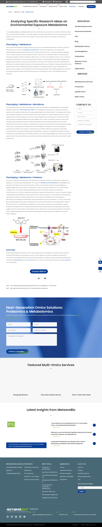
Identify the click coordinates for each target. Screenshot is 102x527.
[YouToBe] (45, 278)
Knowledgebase (81, 51)
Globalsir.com (92, 525)
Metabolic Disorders (66, 470)
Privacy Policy (85, 525)
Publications (58, 2)
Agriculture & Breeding (66, 476)
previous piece (14, 32)
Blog (22, 12)
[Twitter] (33, 278)
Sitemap (75, 525)
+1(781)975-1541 (33, 2)
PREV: (31, 285)
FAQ (76, 36)
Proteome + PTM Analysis (31, 476)
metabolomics (17, 260)
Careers (80, 470)
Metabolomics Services (84, 82)
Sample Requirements (83, 26)
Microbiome (63, 479)
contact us (67, 260)
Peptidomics (27, 470)
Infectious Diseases (65, 473)
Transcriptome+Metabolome (49, 476)
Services (82, 73)
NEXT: (27, 288)
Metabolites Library (82, 46)
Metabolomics (29, 12)
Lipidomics (9, 470)
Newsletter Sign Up (83, 473)
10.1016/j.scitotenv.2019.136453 (49, 183)
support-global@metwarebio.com (17, 2)
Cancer (62, 467)
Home (10, 12)
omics (30, 260)
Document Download (83, 31)
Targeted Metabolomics (13, 473)
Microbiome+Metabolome (49, 472)
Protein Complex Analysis (31, 479)
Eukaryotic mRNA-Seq (48, 491)
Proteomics (79, 87)
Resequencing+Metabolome (50, 481)
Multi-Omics (79, 97)
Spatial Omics (80, 92)
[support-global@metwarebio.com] (100, 262)
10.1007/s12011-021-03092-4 (28, 110)
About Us (80, 467)
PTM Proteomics (29, 473)
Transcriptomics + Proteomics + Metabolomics (47, 486)
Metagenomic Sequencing (49, 498)
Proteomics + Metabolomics (46, 468)
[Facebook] (7, 516)
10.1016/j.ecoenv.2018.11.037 (31, 50)
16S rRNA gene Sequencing (49, 494)
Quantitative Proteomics (31, 467)
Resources (17, 12)
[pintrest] (20, 516)
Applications (80, 69)
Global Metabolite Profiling (14, 467)
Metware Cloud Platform (81, 62)
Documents (48, 2)
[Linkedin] (16, 516)
